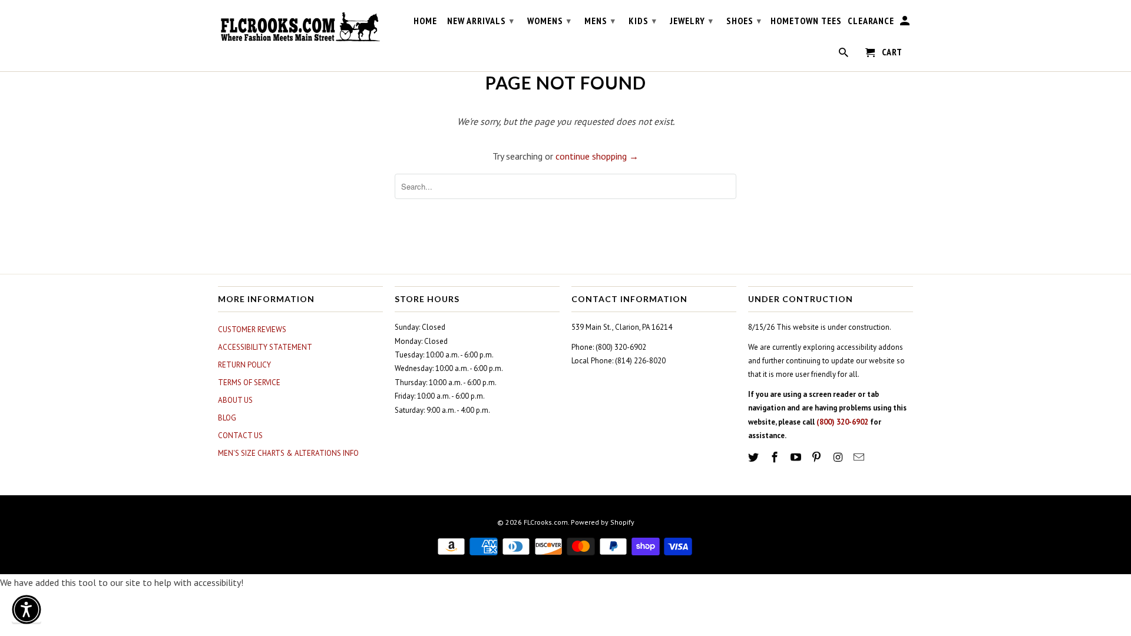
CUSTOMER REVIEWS (252, 329)
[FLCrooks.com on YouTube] (797, 457)
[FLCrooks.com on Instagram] (838, 457)
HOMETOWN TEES (806, 20)
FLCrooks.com (546, 522)
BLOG (227, 418)
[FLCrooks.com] (300, 27)
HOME (425, 20)
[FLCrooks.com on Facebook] (775, 457)
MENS (600, 20)
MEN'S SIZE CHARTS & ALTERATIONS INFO (288, 453)
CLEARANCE (871, 20)
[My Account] (905, 23)
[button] (26, 609)
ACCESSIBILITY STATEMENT (265, 347)
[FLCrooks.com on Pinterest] (817, 457)
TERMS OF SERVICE (249, 382)
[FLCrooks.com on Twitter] (754, 457)
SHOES (744, 20)
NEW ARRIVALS (480, 20)
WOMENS (549, 20)
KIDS (643, 20)
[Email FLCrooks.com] (860, 457)
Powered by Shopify (602, 522)
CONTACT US (240, 435)
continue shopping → (597, 156)
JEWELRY (691, 20)
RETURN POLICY (244, 365)
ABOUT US (235, 400)
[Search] (844, 54)
